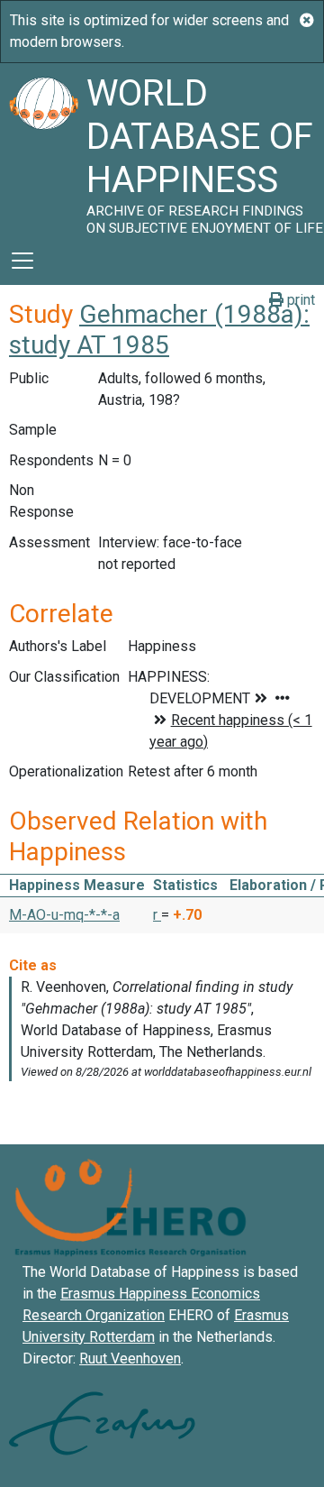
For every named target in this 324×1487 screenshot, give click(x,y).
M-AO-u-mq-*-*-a (64, 914)
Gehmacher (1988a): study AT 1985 (159, 329)
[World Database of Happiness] (43, 149)
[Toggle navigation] (22, 260)
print (299, 299)
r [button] (157, 914)
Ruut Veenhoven (130, 1358)
